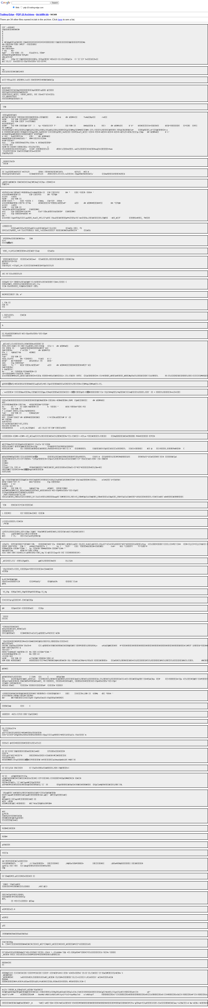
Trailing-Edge (7, 14)
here (60, 19)
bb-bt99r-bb (42, 14)
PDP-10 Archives (25, 14)
